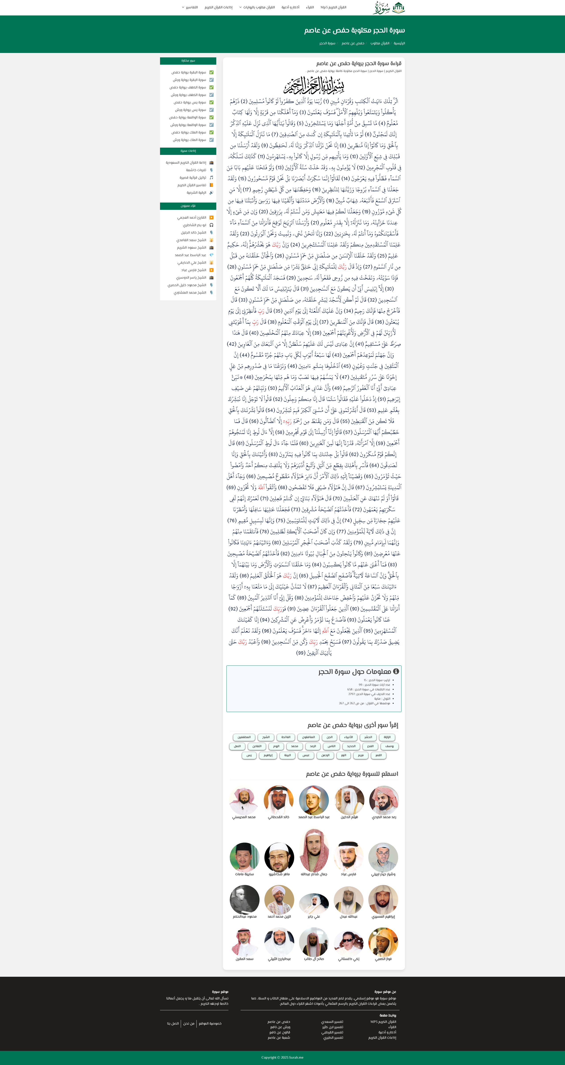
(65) (368, 476)
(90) (354, 608)
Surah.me (296, 1058)
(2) (244, 101)
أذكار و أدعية (290, 7)
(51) (382, 399)
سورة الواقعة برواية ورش (188, 125)
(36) (379, 322)
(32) (372, 299)
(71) (264, 498)
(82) (285, 553)
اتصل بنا (173, 1024)
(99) (300, 652)
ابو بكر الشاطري (194, 225)
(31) (305, 288)
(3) (302, 112)
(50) (272, 388)
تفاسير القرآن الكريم (191, 185)
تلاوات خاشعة (196, 170)
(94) (264, 619)
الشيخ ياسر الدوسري (191, 278)
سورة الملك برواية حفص (188, 132)
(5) (300, 123)
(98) (265, 641)
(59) (380, 443)
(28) (231, 266)
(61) (240, 443)
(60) (303, 443)
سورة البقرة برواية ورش (189, 80)
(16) (316, 189)
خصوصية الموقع (210, 1024)
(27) (367, 266)
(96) (266, 630)
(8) (343, 145)
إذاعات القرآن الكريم (218, 7)
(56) (253, 421)
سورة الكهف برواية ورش (188, 95)
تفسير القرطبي (332, 1032)
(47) (344, 377)
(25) (382, 255)
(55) (345, 421)
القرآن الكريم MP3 (383, 1022)
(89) (241, 597)
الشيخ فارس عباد (193, 270)
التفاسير (191, 7)
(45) (346, 366)
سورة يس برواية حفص (190, 102)
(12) (361, 167)
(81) (368, 553)
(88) (299, 597)
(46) (292, 366)
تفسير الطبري (333, 1038)
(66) (251, 476)
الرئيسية (399, 43)
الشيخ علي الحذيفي (191, 263)
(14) (345, 178)
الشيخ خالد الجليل (193, 233)
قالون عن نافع (279, 1032)
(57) (347, 432)
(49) (337, 388)
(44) (244, 355)
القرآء (310, 7)
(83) (392, 564)
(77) (341, 531)
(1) (326, 101)
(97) (346, 641)
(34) (348, 311)
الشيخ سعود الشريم (191, 248)
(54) (270, 410)
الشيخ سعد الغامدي (191, 240)
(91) (291, 608)
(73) (295, 509)
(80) (276, 542)
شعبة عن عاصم (279, 1038)
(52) (277, 399)
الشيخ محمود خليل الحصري (187, 285)
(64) (374, 465)
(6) (368, 134)
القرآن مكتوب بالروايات (259, 7)
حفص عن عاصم (353, 43)
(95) (368, 630)
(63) (273, 454)
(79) (358, 542)
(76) (232, 520)
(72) (357, 509)
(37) (323, 322)
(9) (264, 145)
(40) (253, 333)
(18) (330, 200)
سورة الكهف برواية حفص (188, 87)
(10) (354, 156)
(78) (264, 531)
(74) (347, 520)
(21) (315, 222)
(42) (231, 344)
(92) (233, 608)
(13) (280, 167)
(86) (244, 575)
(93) (351, 619)
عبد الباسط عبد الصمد (190, 255)
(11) (261, 156)
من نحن (188, 1024)
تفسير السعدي (332, 1022)
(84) (316, 564)
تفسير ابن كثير (332, 1027)
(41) (359, 344)
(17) (247, 189)
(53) (371, 410)
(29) (291, 277)
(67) (360, 487)
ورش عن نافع (280, 1027)
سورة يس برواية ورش (190, 110)
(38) (272, 322)
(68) (282, 487)
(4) (382, 123)
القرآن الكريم (393, 71)
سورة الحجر (376, 71)
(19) (366, 211)
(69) (231, 487)
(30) (389, 288)
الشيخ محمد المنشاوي (190, 293)
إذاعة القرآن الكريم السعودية (186, 163)
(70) (337, 498)
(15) (242, 178)
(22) (328, 233)
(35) (277, 311)
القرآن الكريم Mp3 (333, 7)
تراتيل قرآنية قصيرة (193, 178)
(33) (243, 299)
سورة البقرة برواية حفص (188, 72)
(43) (336, 355)
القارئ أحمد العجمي (191, 218)
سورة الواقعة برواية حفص (187, 117)
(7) (274, 134)
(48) (248, 377)
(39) (316, 333)
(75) (280, 520)
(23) (244, 233)
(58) (279, 432)
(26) (279, 255)
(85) (303, 575)
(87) (312, 586)
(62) (353, 454)
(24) (295, 244)
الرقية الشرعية (196, 193)
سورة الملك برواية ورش (189, 140)
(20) (263, 211)
